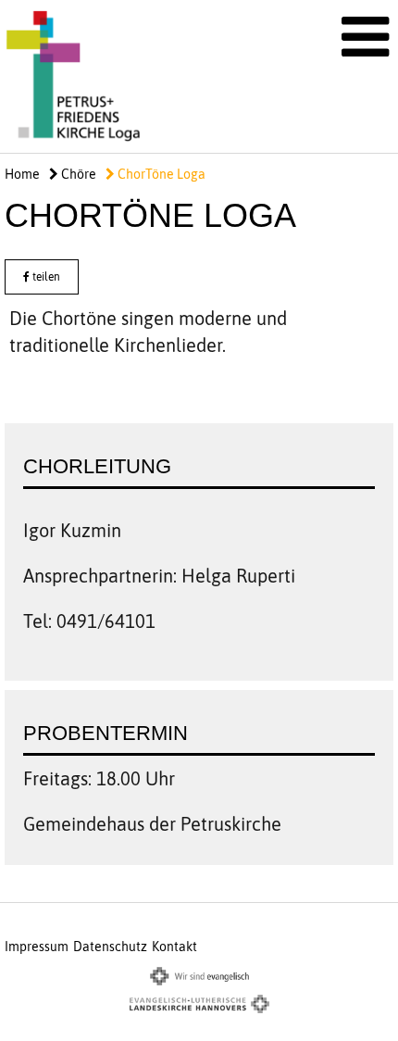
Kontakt (174, 946)
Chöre (77, 174)
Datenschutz (110, 946)
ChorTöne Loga (160, 174)
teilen (45, 276)
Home (22, 174)
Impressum (36, 946)
